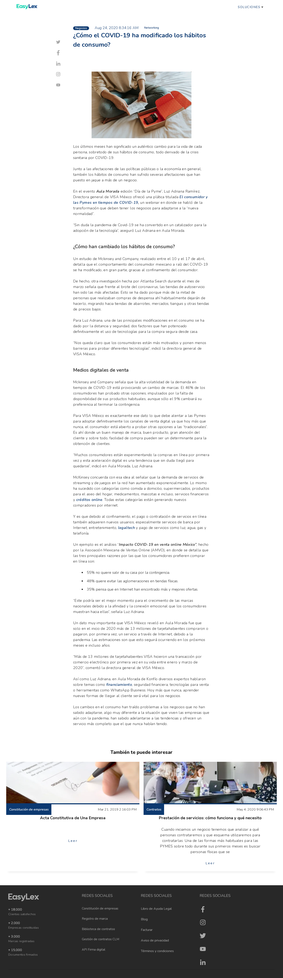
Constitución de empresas (29, 809)
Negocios (81, 28)
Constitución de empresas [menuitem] (100, 908)
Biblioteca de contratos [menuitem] (98, 929)
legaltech (126, 527)
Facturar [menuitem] (146, 930)
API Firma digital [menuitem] (93, 949)
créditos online (89, 499)
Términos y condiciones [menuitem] (157, 951)
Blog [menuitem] (144, 919)
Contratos (153, 809)
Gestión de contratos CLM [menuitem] (100, 939)
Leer (72, 841)
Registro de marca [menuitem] (95, 919)
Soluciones (249, 7)
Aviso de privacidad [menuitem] (155, 940)
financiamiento (119, 684)
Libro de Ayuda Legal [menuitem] (156, 908)
